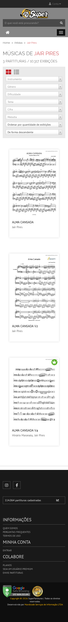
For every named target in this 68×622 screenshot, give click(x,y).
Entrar (7, 550)
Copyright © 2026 (19, 598)
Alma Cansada (23, 222)
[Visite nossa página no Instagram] (6, 485)
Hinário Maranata (22, 435)
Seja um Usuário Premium (18, 569)
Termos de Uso (12, 535)
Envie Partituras (13, 572)
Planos (7, 565)
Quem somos (10, 528)
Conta (55, 3)
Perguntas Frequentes (16, 532)
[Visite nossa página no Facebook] (17, 485)
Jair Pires (17, 227)
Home (6, 42)
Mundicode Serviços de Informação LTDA (44, 604)
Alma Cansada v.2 (25, 326)
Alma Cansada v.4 (25, 430)
